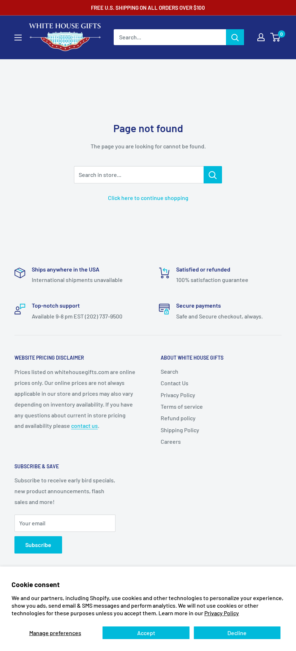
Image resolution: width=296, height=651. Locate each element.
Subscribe (38, 544)
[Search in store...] (213, 174)
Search (169, 371)
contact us (84, 425)
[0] (275, 37)
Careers (171, 441)
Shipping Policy (180, 429)
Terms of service (182, 406)
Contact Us (174, 382)
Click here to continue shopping (148, 197)
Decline (237, 632)
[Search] (235, 37)
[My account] (261, 37)
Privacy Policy (221, 612)
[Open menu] (18, 37)
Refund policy (178, 418)
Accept (146, 632)
